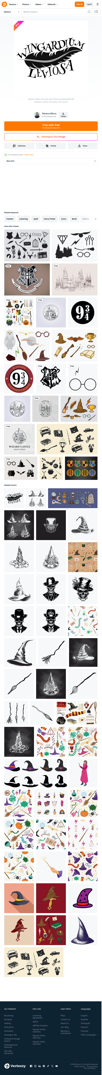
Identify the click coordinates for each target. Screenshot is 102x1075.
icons (63, 219)
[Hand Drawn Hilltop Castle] (74, 279)
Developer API (10, 1035)
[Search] (89, 11)
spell (36, 219)
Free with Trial (51, 126)
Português (83, 1023)
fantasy (86, 219)
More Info (10, 161)
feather (9, 219)
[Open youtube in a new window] (57, 1066)
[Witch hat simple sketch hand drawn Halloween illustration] (20, 652)
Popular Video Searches (38, 1045)
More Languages (86, 1035)
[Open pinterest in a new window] (44, 1066)
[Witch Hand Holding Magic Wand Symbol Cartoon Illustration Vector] (51, 866)
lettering (23, 219)
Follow (63, 116)
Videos (38, 4)
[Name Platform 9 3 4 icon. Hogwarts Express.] (19, 379)
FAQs (62, 1015)
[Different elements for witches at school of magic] (19, 312)
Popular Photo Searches (38, 1038)
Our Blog (64, 1027)
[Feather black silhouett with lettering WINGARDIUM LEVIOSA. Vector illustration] (14, 498)
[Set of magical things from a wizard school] (67, 439)
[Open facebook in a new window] (31, 1066)
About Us (64, 1023)
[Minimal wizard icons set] (20, 468)
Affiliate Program (36, 1026)
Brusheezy (9, 1015)
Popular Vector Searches (38, 1032)
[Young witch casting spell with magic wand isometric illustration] (83, 773)
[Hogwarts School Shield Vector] (27, 279)
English (82, 1015)
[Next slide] (91, 219)
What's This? (29, 155)
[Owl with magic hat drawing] (51, 525)
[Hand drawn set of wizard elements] (79, 409)
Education (8, 1031)
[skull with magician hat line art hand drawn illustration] (19, 621)
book (74, 219)
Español (82, 1019)
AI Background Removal (10, 1046)
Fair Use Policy (88, 1068)
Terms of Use (78, 1066)
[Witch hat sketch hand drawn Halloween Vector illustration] (82, 930)
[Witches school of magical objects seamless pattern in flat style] (18, 803)
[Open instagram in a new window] (35, 1066)
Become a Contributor (65, 1032)
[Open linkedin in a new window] (40, 1066)
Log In (89, 4)
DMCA (35, 1021)
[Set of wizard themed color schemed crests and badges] (81, 468)
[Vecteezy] (4, 4)
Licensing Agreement (37, 1016)
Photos (25, 4)
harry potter (49, 219)
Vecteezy (8, 1019)
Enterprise (9, 1027)
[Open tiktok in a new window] (48, 1066)
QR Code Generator (8, 1052)
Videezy (7, 1023)
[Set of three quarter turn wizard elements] (74, 346)
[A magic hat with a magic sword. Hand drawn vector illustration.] (51, 898)
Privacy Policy (90, 1066)
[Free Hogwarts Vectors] (27, 346)
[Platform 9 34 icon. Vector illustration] (82, 312)
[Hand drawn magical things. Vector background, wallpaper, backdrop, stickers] (51, 468)
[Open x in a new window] (52, 1066)
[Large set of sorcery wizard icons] (27, 245)
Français (82, 1031)
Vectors (12, 4)
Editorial (51, 4)
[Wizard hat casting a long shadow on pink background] (19, 898)
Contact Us (64, 1019)
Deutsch (82, 1027)
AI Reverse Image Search (10, 1039)
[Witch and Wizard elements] (74, 245)
